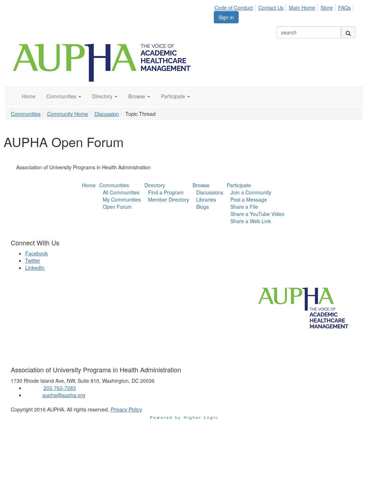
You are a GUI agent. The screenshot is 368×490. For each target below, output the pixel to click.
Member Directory (168, 199)
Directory (154, 185)
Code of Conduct (234, 7)
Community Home (67, 113)
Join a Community (250, 192)
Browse (201, 185)
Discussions (209, 192)
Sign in (226, 17)
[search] (348, 32)
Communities (26, 113)
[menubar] (284, 6)
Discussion (107, 113)
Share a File (244, 206)
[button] (64, 96)
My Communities (122, 199)
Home (89, 185)
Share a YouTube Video (257, 213)
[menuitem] (236, 6)
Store (327, 7)
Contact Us (271, 7)
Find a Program (166, 192)
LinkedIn (35, 267)
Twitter (32, 260)
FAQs (344, 7)
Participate (239, 185)
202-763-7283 (59, 387)
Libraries (206, 199)
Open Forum (117, 206)
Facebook (36, 253)
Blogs (202, 206)
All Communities (121, 192)
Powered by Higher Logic (184, 417)
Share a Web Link (250, 221)
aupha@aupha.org (63, 395)
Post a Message (248, 199)
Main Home (302, 7)
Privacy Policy (126, 409)
